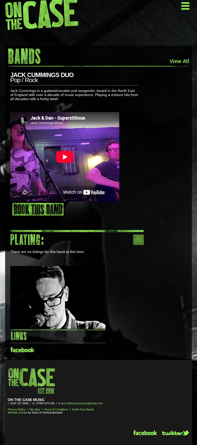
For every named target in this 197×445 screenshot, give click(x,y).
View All (179, 61)
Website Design (17, 412)
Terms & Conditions (56, 409)
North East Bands (83, 409)
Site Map (34, 409)
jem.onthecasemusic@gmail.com (82, 403)
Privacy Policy (16, 409)
